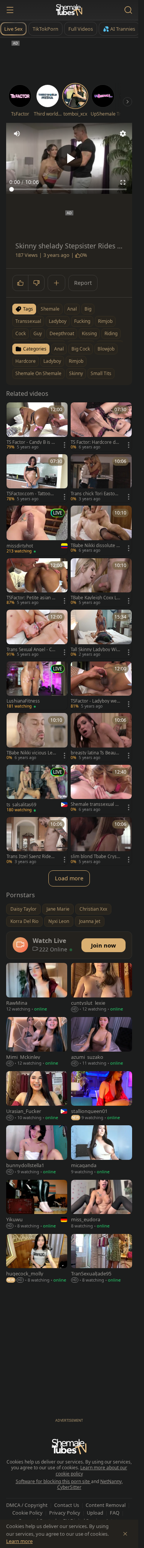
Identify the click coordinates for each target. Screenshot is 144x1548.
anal (72, 309)
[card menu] (64, 445)
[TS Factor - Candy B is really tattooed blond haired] (37, 426)
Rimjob (76, 361)
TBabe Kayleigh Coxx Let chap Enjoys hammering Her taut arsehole (95, 597)
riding (111, 333)
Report (83, 282)
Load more (69, 878)
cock (20, 333)
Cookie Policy (27, 1512)
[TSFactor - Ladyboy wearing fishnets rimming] (101, 686)
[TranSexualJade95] (101, 1259)
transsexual (28, 321)
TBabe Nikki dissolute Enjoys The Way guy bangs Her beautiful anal (95, 545)
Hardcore (25, 361)
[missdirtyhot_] (37, 530)
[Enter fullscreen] (123, 182)
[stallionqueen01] (101, 1096)
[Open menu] (10, 10)
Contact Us (66, 1505)
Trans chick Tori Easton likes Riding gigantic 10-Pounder (95, 493)
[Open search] (128, 10)
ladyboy (57, 321)
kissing (89, 333)
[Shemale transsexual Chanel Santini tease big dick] (101, 789)
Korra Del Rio (24, 921)
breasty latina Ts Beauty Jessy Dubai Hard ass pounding (95, 753)
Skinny (76, 373)
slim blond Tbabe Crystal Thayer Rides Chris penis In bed (94, 856)
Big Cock (80, 349)
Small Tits (101, 373)
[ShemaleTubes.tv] (69, 10)
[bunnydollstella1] (36, 1150)
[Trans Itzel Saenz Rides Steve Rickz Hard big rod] (37, 841)
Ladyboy (52, 361)
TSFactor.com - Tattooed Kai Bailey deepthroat (31, 493)
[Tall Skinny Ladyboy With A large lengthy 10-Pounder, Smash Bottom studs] (101, 634)
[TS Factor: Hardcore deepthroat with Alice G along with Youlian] (101, 426)
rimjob (105, 321)
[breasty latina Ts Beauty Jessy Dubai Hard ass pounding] (101, 737)
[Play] (69, 158)
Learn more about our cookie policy (91, 1470)
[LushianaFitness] (37, 686)
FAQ (114, 1512)
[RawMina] (36, 988)
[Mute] (17, 133)
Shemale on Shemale (38, 373)
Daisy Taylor (23, 909)
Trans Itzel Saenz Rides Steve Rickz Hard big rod (31, 856)
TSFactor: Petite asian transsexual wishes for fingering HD (31, 597)
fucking (82, 321)
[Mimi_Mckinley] (36, 1042)
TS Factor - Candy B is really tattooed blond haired (31, 442)
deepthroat (62, 333)
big (87, 309)
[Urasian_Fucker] (36, 1096)
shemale (50, 309)
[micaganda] (101, 1150)
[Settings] (123, 133)
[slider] (69, 189)
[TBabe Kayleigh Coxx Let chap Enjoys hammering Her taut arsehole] (101, 582)
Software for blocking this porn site (53, 1481)
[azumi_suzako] (101, 1042)
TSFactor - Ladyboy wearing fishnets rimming (95, 701)
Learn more (19, 1541)
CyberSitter (69, 1487)
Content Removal (106, 1505)
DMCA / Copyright (27, 1505)
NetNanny (111, 1481)
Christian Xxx (93, 909)
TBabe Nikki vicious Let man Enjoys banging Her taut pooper (31, 753)
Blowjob (106, 349)
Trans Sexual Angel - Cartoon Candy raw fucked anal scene (31, 649)
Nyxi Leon (58, 921)
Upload (95, 1512)
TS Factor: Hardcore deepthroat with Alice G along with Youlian (95, 442)
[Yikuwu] (36, 1205)
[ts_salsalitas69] (37, 789)
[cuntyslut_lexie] (101, 988)
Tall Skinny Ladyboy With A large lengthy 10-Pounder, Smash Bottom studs (95, 649)
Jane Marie (58, 909)
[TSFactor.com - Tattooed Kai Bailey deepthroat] (37, 478)
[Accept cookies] (125, 1534)
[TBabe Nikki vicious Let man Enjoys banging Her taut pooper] (37, 737)
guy (37, 333)
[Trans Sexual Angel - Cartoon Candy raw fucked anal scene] (37, 634)
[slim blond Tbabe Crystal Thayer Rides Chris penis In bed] (101, 841)
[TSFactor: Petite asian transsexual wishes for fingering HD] (37, 582)
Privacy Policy (64, 1512)
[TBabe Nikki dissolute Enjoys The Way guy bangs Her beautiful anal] (101, 530)
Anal (59, 349)
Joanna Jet (89, 921)
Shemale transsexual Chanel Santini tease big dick (94, 804)
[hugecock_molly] (36, 1259)
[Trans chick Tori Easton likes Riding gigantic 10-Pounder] (101, 478)
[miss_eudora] (101, 1205)
